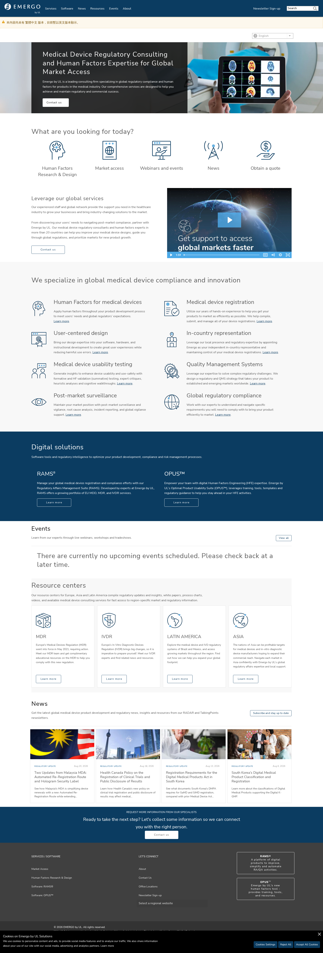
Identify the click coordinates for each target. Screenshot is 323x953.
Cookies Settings (265, 944)
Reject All (285, 944)
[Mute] (273, 255)
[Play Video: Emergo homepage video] (229, 220)
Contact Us (145, 878)
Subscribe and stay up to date (271, 713)
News (82, 9)
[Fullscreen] (288, 255)
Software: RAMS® (42, 886)
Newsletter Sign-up (266, 9)
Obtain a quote (265, 168)
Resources (97, 9)
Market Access (39, 869)
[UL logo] (22, 8)
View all (284, 538)
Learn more (61, 321)
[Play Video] (171, 255)
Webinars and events (161, 168)
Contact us (54, 102)
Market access (109, 168)
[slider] (222, 255)
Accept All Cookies (307, 944)
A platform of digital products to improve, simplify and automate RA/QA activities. (265, 863)
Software (67, 9)
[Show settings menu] (280, 255)
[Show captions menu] (265, 255)
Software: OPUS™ (42, 895)
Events (113, 9)
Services (50, 9)
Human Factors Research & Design (57, 171)
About (127, 9)
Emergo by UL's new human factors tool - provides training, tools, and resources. (265, 888)
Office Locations (148, 886)
